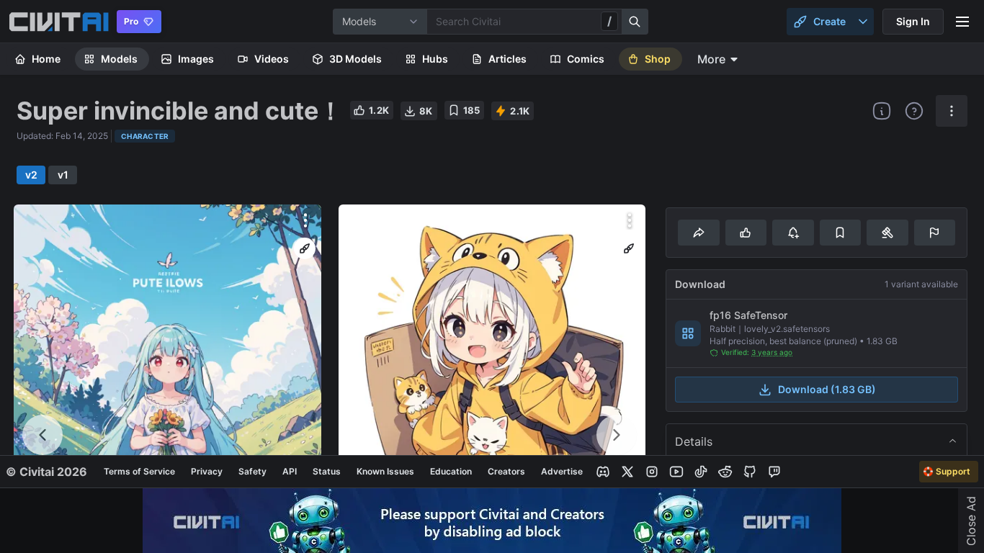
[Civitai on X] (627, 471)
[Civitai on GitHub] (750, 471)
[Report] (934, 233)
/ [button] (609, 21)
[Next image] (616, 435)
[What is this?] (882, 111)
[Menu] (962, 22)
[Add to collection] (840, 233)
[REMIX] (305, 248)
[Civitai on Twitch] (774, 471)
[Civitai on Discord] (603, 471)
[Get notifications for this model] (792, 233)
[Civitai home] (58, 21)
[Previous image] (42, 435)
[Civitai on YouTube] (676, 471)
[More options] (305, 220)
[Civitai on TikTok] (701, 471)
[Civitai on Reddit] (725, 471)
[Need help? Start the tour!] (914, 111)
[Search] (635, 22)
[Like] (745, 233)
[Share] (698, 233)
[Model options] (951, 111)
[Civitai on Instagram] (652, 471)
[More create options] (863, 21)
